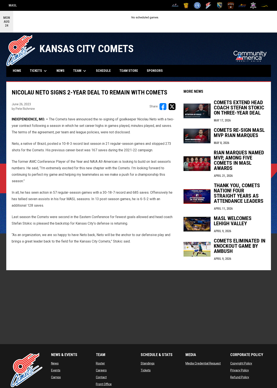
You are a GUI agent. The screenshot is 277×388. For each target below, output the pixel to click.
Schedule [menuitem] (103, 71)
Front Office (104, 384)
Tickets (146, 370)
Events (55, 370)
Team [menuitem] (80, 70)
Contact (101, 377)
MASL (13, 6)
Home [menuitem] (17, 71)
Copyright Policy (241, 363)
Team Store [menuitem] (130, 71)
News (55, 363)
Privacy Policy (239, 370)
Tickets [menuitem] (39, 70)
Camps (56, 377)
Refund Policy (239, 377)
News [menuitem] (60, 71)
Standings (148, 363)
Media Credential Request (203, 363)
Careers (101, 370)
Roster (100, 363)
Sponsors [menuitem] (155, 71)
